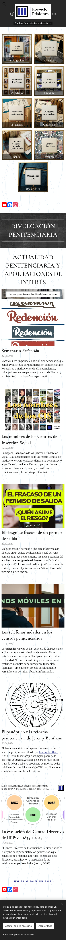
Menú (62, 4)
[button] (4, 4)
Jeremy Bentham (48, 752)
